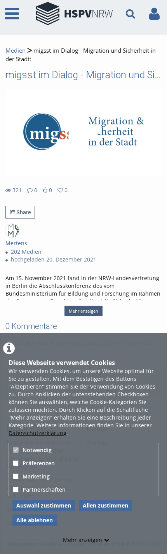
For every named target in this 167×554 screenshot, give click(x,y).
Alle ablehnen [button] (34, 520)
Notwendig (37, 450)
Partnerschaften (44, 489)
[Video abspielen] (83, 132)
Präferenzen (39, 463)
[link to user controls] (154, 13)
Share (23, 212)
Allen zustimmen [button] (105, 505)
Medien (15, 50)
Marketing (36, 476)
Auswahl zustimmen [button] (43, 505)
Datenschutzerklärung (37, 433)
